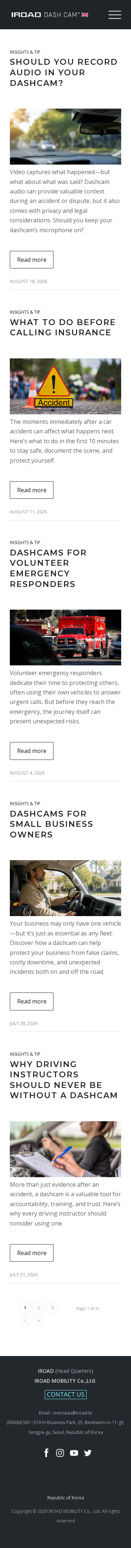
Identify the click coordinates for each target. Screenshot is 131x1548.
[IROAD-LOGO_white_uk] (54, 14)
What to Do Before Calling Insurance (63, 327)
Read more (32, 260)
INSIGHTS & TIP (25, 52)
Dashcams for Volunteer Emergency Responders (48, 568)
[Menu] (111, 14)
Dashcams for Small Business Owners (52, 824)
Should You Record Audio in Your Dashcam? (64, 72)
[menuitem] (111, 14)
